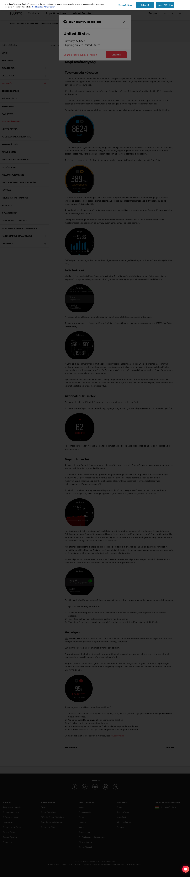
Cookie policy (37, 7)
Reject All (145, 5)
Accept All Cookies (165, 5)
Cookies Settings (125, 5)
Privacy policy (49, 7)
